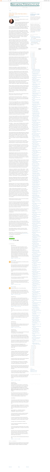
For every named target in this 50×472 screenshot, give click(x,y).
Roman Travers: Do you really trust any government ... (36, 315)
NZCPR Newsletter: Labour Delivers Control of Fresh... (36, 250)
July (32, 64)
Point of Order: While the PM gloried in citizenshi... (36, 182)
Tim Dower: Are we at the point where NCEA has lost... (36, 283)
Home (10, 10)
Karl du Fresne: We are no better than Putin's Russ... (36, 193)
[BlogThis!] (15, 240)
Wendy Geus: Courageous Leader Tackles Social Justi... (36, 127)
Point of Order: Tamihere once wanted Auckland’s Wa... (36, 281)
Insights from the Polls (33, 43)
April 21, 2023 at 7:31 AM (15, 284)
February (33, 346)
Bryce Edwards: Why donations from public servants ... (36, 187)
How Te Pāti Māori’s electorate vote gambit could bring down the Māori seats (35, 37)
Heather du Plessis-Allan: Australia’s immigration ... (35, 178)
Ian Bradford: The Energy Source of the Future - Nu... (36, 274)
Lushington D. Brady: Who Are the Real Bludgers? (36, 305)
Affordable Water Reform (14, 16)
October (33, 60)
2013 (32, 361)
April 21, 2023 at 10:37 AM (16, 319)
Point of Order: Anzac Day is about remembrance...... (35, 165)
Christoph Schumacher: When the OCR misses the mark (36, 93)
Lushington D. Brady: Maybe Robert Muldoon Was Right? (36, 70)
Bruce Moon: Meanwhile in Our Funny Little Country (36, 125)
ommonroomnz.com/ (25, 233)
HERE (34, 31)
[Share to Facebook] (17, 240)
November (33, 59)
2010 (32, 365)
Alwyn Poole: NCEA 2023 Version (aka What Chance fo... (36, 191)
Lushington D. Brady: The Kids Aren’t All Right (36, 146)
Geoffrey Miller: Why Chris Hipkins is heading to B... (35, 320)
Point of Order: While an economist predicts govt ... (36, 111)
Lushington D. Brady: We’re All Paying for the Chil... (36, 162)
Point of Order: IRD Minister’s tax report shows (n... (36, 153)
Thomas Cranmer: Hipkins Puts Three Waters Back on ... (36, 292)
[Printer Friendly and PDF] (12, 239)
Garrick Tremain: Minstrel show (36, 337)
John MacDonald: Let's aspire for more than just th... (36, 237)
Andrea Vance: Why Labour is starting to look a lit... (36, 206)
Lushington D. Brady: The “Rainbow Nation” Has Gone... (36, 344)
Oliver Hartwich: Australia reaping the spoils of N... (36, 140)
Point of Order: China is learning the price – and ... (36, 287)
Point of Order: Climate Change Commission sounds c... (36, 123)
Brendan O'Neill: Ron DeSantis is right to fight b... (36, 120)
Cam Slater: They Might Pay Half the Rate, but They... (36, 142)
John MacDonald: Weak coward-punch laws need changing (36, 221)
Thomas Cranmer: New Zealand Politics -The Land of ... (36, 176)
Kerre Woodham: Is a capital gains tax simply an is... (36, 263)
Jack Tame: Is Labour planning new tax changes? (36, 228)
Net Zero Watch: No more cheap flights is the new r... (36, 294)
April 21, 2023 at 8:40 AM (15, 294)
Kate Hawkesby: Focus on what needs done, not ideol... (36, 129)
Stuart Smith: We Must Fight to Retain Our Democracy (36, 208)
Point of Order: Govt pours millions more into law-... (35, 244)
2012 (32, 362)
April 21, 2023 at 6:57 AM (15, 258)
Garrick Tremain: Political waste (36, 133)
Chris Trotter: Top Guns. (35, 118)
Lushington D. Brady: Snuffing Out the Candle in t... (36, 84)
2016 (32, 357)
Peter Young (12, 286)
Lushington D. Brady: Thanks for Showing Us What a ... (36, 151)
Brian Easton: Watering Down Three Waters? (36, 217)
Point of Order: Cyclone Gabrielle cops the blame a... (36, 279)
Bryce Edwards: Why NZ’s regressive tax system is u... (36, 135)
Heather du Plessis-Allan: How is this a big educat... (36, 322)
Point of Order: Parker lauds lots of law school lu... (36, 311)
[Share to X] (16, 240)
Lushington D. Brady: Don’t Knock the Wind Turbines (35, 196)
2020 (32, 352)
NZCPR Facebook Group (33, 370)
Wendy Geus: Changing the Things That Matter (35, 261)
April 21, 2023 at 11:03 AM (16, 327)
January (33, 348)
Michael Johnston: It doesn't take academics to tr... (36, 96)
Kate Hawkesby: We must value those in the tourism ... (36, 109)
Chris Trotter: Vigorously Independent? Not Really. (35, 235)
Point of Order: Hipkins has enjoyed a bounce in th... (35, 329)
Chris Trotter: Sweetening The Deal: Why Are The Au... (36, 185)
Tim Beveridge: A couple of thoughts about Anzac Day (36, 173)
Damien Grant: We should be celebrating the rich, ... (36, 73)
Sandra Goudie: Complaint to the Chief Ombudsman (36, 171)
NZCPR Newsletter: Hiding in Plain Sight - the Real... (36, 80)
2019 (32, 353)
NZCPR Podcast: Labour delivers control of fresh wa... (36, 198)
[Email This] (14, 240)
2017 (32, 356)
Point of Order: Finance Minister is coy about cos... (36, 89)
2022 (32, 349)
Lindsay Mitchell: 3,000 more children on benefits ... (36, 239)
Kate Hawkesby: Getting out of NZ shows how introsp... (36, 157)
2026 (32, 53)
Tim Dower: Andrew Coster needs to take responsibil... (36, 246)
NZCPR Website (32, 369)
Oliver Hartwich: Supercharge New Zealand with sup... (36, 242)
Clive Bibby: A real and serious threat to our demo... (36, 169)
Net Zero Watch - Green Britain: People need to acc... (36, 105)
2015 (32, 358)
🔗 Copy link (11, 236)
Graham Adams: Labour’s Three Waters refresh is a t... (36, 267)
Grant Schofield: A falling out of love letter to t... (36, 132)
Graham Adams (20, 16)
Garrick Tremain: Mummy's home (36, 254)
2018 (32, 354)
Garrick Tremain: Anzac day (35, 167)
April (33, 68)
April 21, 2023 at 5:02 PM (15, 380)
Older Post (27, 466)
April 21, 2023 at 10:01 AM (16, 306)
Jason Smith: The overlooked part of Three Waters (36, 270)
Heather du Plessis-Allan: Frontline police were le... (35, 258)
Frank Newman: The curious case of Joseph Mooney (36, 253)
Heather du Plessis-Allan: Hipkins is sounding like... (36, 107)
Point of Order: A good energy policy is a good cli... (36, 230)
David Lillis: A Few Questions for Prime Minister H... (36, 224)
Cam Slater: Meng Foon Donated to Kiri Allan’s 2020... (36, 226)
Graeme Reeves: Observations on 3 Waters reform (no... (36, 276)
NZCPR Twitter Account (33, 371)
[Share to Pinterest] (18, 240)
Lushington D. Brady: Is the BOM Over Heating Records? (36, 180)
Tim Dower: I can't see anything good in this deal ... (36, 189)
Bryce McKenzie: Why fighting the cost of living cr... (36, 219)
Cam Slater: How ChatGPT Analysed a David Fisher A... (36, 116)
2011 (32, 363)
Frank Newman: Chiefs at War (36, 71)
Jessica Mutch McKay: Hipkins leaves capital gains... (36, 87)
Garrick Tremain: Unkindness (36, 199)
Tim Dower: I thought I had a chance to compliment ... (36, 318)
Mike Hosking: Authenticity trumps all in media (35, 155)
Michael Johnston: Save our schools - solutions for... (35, 144)
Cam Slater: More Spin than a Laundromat (36, 339)
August (33, 63)
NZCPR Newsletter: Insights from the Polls (34, 15)
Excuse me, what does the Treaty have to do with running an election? (35, 41)
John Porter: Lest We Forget (35, 163)
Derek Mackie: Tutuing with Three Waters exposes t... (36, 296)
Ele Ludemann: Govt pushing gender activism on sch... (36, 113)
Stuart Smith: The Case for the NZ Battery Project (36, 78)
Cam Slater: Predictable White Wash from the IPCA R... (36, 256)
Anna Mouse (12, 260)
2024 (32, 55)
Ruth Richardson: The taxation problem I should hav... (36, 272)
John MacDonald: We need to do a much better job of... (36, 303)
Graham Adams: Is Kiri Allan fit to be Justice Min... (36, 76)
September (33, 61)
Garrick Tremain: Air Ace (35, 117)
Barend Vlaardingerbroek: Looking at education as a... (36, 308)
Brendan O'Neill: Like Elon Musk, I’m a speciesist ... (36, 299)
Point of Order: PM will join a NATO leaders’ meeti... (36, 331)
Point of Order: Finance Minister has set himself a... (36, 265)
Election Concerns (32, 39)
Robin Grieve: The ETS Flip (35, 309)
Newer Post (10, 466)
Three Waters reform (16, 17)
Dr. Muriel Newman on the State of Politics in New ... (36, 213)
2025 (32, 54)
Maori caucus (24, 16)
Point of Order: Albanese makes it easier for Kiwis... (36, 215)
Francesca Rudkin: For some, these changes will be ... (36, 204)
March (33, 345)
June (33, 65)
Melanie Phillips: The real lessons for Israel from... (36, 313)
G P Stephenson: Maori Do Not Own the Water (36, 285)
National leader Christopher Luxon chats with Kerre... (35, 102)
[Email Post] (13, 240)
